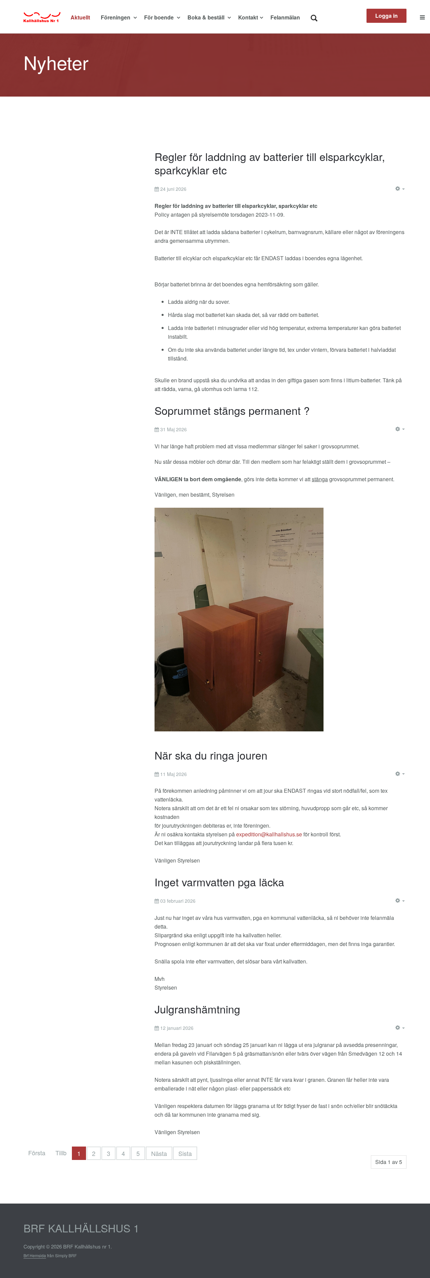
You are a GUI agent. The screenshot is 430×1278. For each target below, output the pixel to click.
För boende (159, 17)
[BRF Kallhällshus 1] (42, 17)
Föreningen (116, 17)
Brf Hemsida (35, 1255)
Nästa (159, 1153)
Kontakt (248, 17)
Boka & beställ (206, 17)
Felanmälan (285, 17)
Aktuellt (80, 17)
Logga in (386, 15)
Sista (185, 1153)
